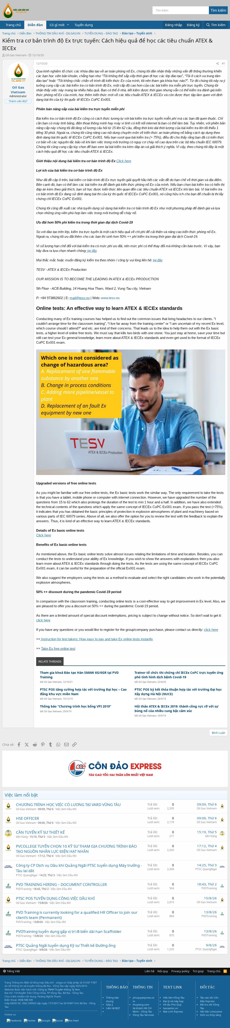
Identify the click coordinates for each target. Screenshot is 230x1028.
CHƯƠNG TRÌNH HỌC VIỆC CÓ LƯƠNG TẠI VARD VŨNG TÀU (68, 804)
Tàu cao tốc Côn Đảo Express (209, 999)
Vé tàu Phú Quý (172, 1004)
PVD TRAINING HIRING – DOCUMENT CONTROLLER (61, 884)
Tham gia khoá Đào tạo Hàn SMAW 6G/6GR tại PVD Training (79, 674)
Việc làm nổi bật (21, 795)
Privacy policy (180, 971)
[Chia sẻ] (217, 63)
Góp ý (109, 1004)
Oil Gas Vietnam (53, 681)
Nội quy (162, 971)
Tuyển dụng (84, 24)
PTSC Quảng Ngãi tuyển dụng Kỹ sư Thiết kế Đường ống (65, 945)
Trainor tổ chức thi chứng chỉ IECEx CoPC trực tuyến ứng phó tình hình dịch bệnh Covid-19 (179, 674)
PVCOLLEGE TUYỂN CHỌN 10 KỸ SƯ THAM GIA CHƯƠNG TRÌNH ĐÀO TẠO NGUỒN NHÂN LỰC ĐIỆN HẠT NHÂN (76, 849)
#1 (223, 63)
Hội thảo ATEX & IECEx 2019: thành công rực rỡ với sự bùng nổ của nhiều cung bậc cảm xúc (177, 708)
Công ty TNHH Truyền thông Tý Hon (59, 989)
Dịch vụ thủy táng (210, 1015)
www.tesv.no (110, 298)
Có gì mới (57, 24)
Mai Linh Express (173, 1011)
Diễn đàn (35, 24)
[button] (68, 25)
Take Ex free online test (58, 648)
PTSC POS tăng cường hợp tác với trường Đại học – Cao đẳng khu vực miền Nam (83, 691)
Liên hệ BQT (113, 1008)
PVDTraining (23, 889)
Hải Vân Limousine (211, 1011)
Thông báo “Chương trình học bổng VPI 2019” (75, 706)
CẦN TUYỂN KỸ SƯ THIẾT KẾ (40, 832)
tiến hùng (22, 837)
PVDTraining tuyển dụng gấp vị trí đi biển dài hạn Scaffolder (69, 931)
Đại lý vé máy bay (173, 1001)
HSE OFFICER (27, 818)
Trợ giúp (198, 971)
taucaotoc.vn (170, 1008)
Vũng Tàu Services (143, 1015)
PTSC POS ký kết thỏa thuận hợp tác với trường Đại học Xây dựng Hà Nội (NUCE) (178, 691)
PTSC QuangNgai (26, 875)
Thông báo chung (112, 999)
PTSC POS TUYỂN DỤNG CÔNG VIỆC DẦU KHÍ (55, 898)
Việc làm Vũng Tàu (173, 997)
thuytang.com (141, 1004)
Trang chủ (13, 24)
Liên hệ (149, 971)
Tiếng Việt (13, 971)
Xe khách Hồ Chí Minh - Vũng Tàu (142, 1009)
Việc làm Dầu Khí (65, 809)
